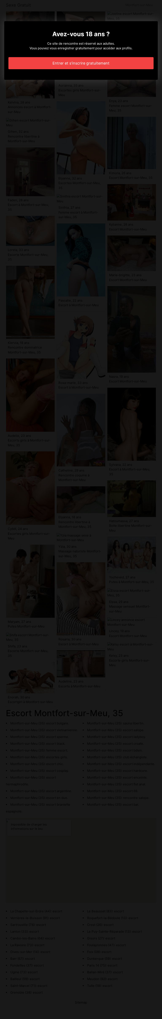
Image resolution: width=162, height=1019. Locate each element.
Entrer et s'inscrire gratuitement (81, 63)
